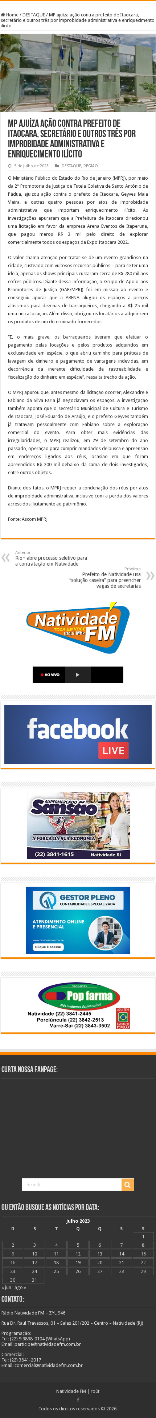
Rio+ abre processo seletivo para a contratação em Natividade (51, 558)
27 (99, 1271)
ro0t (95, 1391)
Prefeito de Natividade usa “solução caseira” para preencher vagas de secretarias (105, 578)
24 (34, 1271)
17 (34, 1262)
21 (121, 1262)
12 (78, 1254)
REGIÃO (90, 166)
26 (78, 1271)
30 (12, 1280)
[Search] (128, 1185)
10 (34, 1254)
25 (56, 1271)
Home (12, 14)
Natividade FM (71, 1391)
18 (56, 1262)
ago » (20, 1287)
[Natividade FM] (78, 2)
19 (78, 1262)
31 (34, 1280)
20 (99, 1262)
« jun (6, 1287)
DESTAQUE (33, 14)
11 (56, 1254)
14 (121, 1254)
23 (12, 1271)
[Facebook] (78, 1400)
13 (99, 1254)
